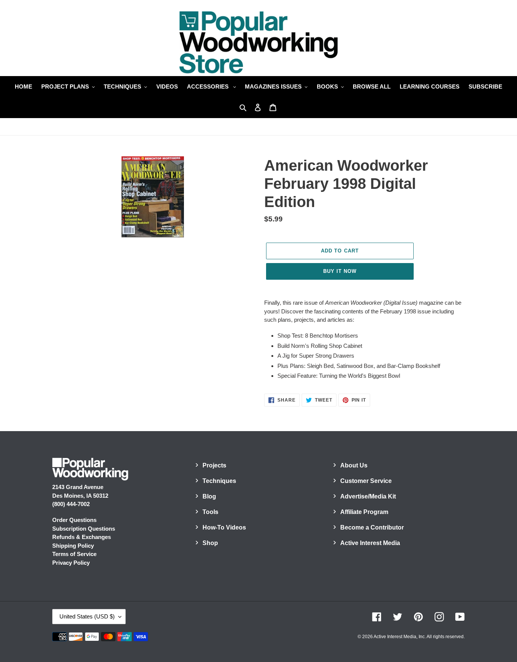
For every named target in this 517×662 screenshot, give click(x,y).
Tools (210, 512)
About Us (354, 465)
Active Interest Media (370, 543)
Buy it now (340, 271)
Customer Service (366, 481)
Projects (214, 465)
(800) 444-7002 (71, 504)
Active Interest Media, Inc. (400, 636)
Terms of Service (74, 554)
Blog (209, 496)
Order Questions (74, 520)
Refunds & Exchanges (81, 537)
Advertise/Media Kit (368, 496)
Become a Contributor (372, 527)
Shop (210, 543)
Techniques (219, 481)
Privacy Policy (71, 562)
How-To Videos (224, 527)
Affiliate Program (364, 512)
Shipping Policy (73, 545)
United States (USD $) (87, 616)
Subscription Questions (83, 528)
